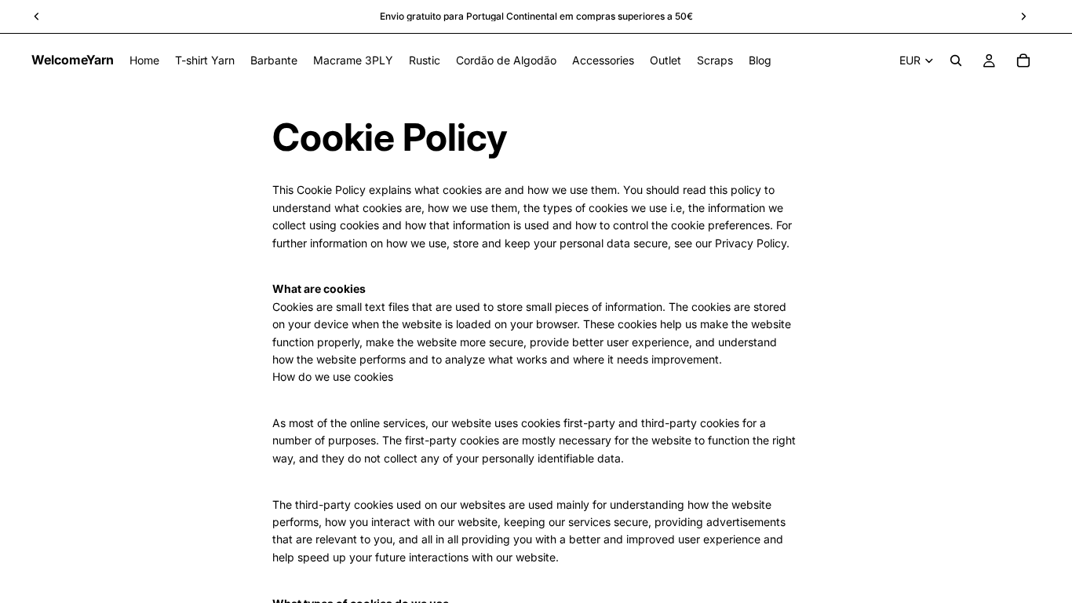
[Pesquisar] (956, 60)
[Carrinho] (1023, 60)
